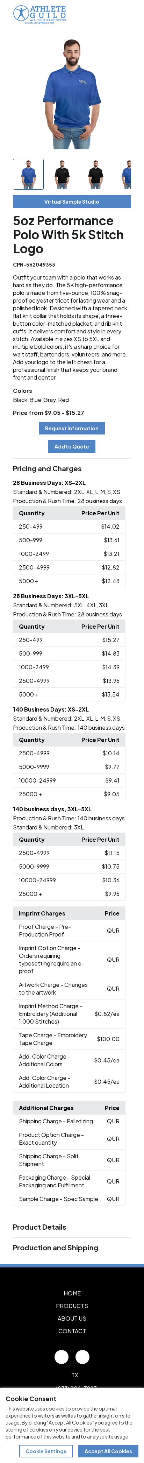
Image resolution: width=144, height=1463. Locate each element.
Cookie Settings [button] (46, 1451)
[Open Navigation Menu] (123, 14)
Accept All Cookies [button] (108, 1451)
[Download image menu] (122, 43)
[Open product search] (108, 14)
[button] (72, 469)
